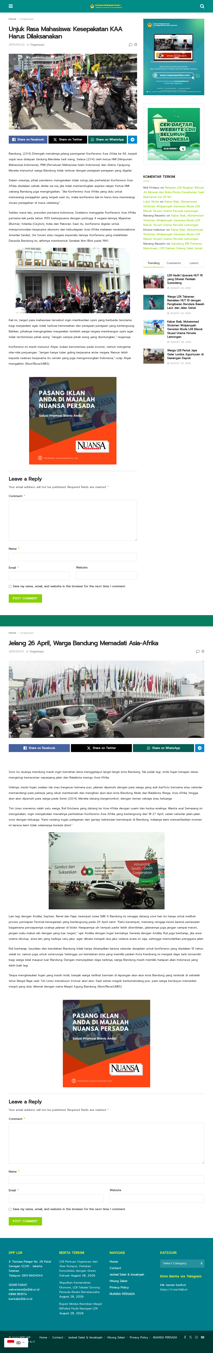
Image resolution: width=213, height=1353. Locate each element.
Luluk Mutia (151, 201)
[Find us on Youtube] (202, 1337)
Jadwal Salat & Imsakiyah (127, 1274)
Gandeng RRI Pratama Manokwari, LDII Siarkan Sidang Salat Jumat (173, 246)
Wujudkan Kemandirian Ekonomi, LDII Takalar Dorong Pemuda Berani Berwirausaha (79, 1287)
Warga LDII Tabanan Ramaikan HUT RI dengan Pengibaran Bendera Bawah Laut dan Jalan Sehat (185, 302)
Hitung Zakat (119, 1281)
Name (14, 549)
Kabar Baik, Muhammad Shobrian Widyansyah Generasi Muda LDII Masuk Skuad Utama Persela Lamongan (171, 206)
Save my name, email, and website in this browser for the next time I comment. (69, 586)
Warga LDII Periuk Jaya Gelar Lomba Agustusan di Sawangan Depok (185, 354)
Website (82, 567)
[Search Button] (202, 6)
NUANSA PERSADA (122, 1294)
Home (12, 19)
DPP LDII (25, 1337)
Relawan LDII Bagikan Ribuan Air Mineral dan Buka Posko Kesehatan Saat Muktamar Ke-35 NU (173, 192)
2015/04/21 (16, 651)
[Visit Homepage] (106, 6)
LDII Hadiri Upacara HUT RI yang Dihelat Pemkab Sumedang (185, 279)
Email (14, 568)
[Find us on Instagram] (196, 1337)
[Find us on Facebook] (185, 1337)
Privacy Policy (119, 1287)
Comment (17, 496)
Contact (115, 1268)
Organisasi (26, 19)
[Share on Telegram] (132, 140)
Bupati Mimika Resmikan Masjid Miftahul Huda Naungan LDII (80, 1306)
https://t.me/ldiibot (174, 1289)
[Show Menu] (11, 6)
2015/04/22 (17, 45)
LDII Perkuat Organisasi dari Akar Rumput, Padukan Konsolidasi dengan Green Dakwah (78, 1268)
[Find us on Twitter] (190, 1337)
